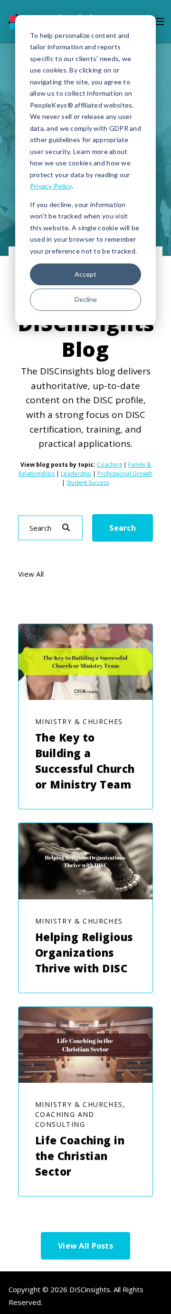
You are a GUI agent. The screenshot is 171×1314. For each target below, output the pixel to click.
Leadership (76, 474)
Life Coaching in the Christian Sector (79, 1155)
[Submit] (66, 528)
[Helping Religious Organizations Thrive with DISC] (85, 861)
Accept (85, 274)
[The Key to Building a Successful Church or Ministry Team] (85, 662)
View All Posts (85, 1246)
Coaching (109, 465)
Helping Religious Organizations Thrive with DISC (84, 952)
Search (122, 528)
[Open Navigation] (158, 21)
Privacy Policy (51, 186)
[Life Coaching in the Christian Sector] (85, 1045)
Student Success (87, 483)
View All (31, 574)
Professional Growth (124, 474)
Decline (86, 299)
